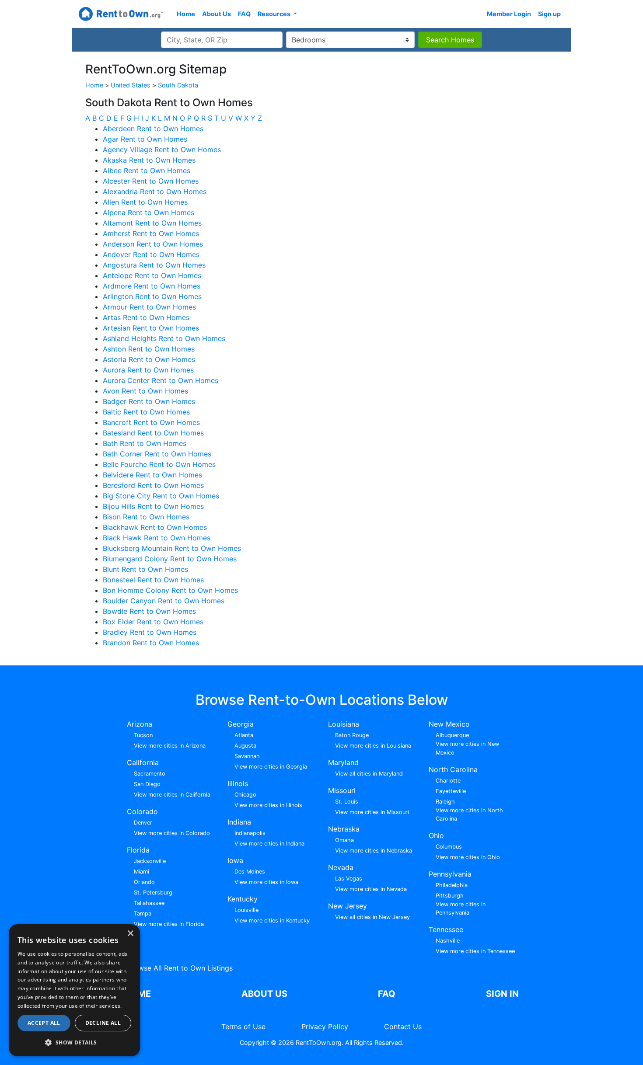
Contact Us (403, 1026)
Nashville (448, 940)
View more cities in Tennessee (475, 951)
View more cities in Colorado (172, 833)
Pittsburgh (450, 895)
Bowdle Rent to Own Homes (149, 611)
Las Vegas (348, 878)
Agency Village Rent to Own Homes (162, 149)
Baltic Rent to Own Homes (146, 411)
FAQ (244, 13)
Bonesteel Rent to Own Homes (153, 579)
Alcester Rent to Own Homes (151, 181)
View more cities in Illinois (268, 805)
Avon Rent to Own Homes (145, 390)
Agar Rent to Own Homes (145, 139)
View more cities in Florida (169, 924)
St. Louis (346, 801)
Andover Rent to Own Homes (151, 254)
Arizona (139, 724)
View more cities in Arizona (170, 745)
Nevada (340, 867)
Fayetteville (451, 791)
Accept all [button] (44, 1023)
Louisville (246, 910)
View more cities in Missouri (372, 812)
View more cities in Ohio (468, 857)
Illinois (237, 783)
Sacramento (149, 773)
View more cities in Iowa (266, 882)
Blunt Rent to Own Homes (145, 569)
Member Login (509, 13)
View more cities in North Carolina (469, 814)
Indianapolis (250, 833)
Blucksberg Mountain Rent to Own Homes (172, 548)
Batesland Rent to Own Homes (153, 432)
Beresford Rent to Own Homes (153, 485)
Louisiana (343, 724)
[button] (74, 1042)
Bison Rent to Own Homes (146, 516)
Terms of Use (243, 1026)
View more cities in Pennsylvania (461, 908)
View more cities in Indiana (269, 843)
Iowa (235, 860)
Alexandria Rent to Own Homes (154, 191)
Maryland (343, 762)
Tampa (142, 913)
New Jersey (347, 905)
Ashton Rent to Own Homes (149, 349)
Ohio (436, 835)
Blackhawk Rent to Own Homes (155, 527)
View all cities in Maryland (369, 773)
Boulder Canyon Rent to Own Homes (163, 600)
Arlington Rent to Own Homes (152, 296)
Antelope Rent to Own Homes (152, 275)
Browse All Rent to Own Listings (180, 968)
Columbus (449, 846)
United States (130, 85)
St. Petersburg (153, 892)
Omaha (344, 840)
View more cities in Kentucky (272, 920)
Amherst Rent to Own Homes (151, 233)
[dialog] (74, 990)
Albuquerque (452, 735)
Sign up (549, 13)
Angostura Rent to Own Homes (154, 265)
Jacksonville (150, 861)
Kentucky (242, 898)
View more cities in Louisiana (373, 745)
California (143, 762)
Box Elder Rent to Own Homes (153, 621)
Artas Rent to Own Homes (146, 317)
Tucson (143, 735)
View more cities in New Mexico (467, 748)
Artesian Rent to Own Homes (151, 328)
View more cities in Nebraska (373, 850)
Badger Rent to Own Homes (149, 401)
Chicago (245, 794)
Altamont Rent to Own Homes (152, 223)
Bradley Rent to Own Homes (149, 632)
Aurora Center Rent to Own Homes (160, 380)
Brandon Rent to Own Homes (151, 642)
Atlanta (243, 735)
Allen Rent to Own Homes (145, 202)
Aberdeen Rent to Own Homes (153, 128)
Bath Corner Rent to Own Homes (157, 453)
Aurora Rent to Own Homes (148, 369)
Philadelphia (452, 885)
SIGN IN (502, 993)
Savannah (247, 756)
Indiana (239, 822)
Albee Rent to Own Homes (146, 170)
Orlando (144, 882)
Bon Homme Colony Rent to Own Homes (170, 590)
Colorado (142, 811)
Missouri (342, 790)
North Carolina (453, 769)
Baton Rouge (352, 735)
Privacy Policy (324, 1026)
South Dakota (178, 85)
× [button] (130, 933)
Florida (138, 850)
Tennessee (446, 929)
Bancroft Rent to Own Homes (151, 422)
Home (186, 13)
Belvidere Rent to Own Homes (152, 474)
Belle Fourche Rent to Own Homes (159, 464)
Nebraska (344, 829)
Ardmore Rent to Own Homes (151, 286)
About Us (216, 13)
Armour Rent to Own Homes (149, 307)
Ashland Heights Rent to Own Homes (164, 338)
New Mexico (449, 724)
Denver (143, 822)
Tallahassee (149, 903)
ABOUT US (264, 993)
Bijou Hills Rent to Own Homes (153, 506)
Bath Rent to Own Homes (144, 443)
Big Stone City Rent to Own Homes (161, 495)
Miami (141, 871)
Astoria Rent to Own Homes (149, 359)
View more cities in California (172, 794)
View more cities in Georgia (270, 766)
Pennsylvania (450, 874)
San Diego (147, 784)
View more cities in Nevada (371, 889)
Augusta (245, 745)
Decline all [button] (103, 1023)
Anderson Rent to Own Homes (153, 244)
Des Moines (249, 871)
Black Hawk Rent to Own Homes (156, 537)
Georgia (240, 724)
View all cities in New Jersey (372, 917)
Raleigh (445, 801)
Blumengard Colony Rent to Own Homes (170, 558)
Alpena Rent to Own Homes (148, 212)
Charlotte (448, 780)
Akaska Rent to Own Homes (149, 160)
